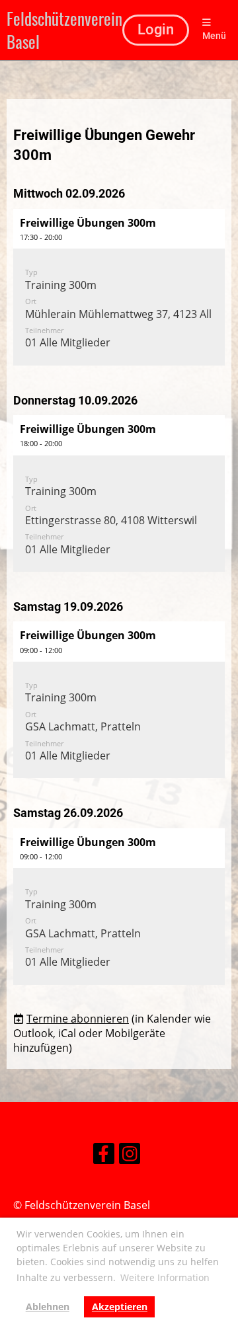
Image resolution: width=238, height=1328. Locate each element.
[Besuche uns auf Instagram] (129, 1156)
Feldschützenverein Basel (64, 30)
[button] (119, 287)
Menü (214, 36)
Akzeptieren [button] (119, 1306)
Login (156, 29)
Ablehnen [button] (47, 1306)
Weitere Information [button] (165, 1277)
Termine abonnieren (77, 1018)
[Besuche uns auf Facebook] (103, 1156)
